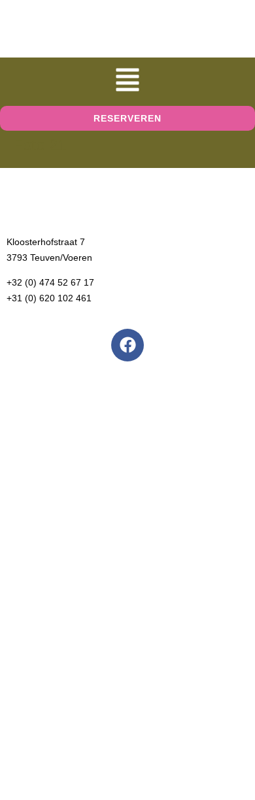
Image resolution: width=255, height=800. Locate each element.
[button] (127, 82)
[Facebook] (127, 345)
